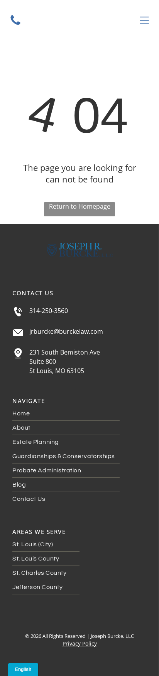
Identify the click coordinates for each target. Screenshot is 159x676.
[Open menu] (144, 20)
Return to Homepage (79, 206)
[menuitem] (79, 414)
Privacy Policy (80, 643)
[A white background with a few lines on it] (15, 24)
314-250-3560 (48, 310)
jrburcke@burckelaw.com (66, 331)
